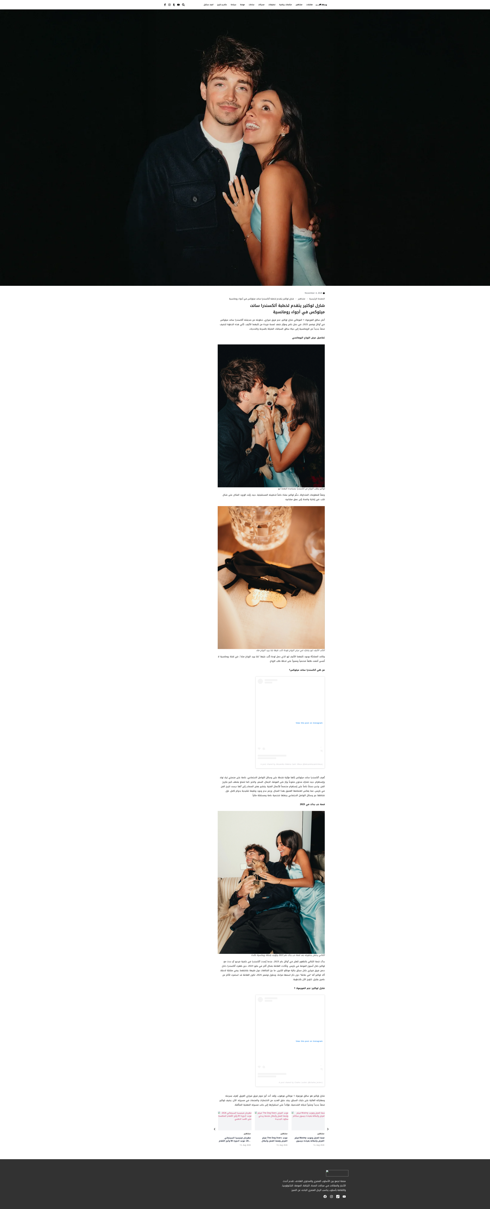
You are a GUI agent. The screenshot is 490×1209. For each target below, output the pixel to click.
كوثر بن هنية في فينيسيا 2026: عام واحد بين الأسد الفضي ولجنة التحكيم (271, 1139)
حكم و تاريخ (222, 4)
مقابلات (309, 4)
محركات (261, 4)
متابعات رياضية (285, 4)
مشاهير (299, 4)
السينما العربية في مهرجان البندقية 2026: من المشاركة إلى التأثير (308, 1139)
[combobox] (188, 5)
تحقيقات (271, 4)
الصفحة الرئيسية (317, 299)
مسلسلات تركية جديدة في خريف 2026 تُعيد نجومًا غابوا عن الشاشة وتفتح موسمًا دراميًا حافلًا (234, 1139)
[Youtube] (178, 4)
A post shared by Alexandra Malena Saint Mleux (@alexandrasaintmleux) (292, 764)
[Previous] (214, 1129)
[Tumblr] (174, 4)
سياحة (233, 4)
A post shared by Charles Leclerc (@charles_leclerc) (301, 1082)
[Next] (327, 1129)
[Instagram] (169, 4)
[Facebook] (325, 1196)
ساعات (251, 4)
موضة (242, 4)
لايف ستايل (208, 4)
